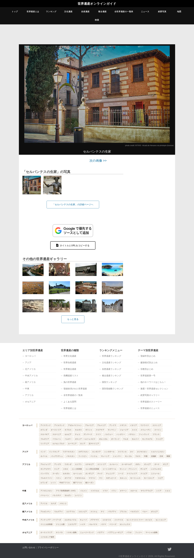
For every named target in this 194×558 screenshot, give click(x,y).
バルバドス (93, 524)
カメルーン (113, 464)
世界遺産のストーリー (151, 401)
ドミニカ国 (60, 524)
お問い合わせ (28, 547)
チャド (100, 474)
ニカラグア (72, 524)
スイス (134, 430)
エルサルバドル (70, 520)
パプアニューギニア (115, 532)
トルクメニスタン (157, 452)
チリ (102, 512)
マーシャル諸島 (152, 532)
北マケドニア (94, 444)
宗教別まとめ (146, 369)
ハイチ (82, 524)
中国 (145, 456)
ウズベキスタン (69, 452)
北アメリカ (30, 369)
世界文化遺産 (69, 356)
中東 (27, 388)
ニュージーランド (87, 532)
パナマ (103, 524)
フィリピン (82, 456)
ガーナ (156, 464)
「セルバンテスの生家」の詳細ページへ (72, 204)
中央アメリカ (31, 375)
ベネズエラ (134, 512)
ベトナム (93, 456)
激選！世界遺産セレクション (154, 388)
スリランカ (122, 452)
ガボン (137, 464)
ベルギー (68, 439)
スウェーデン (146, 430)
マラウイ (92, 478)
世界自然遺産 (69, 362)
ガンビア (147, 464)
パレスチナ (57, 495)
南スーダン (89, 483)
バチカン (132, 434)
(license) (170, 145)
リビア (160, 478)
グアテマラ (94, 520)
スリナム (93, 512)
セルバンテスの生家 (97, 151)
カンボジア (96, 452)
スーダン (56, 474)
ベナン (58, 478)
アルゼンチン (45, 512)
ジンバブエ (44, 474)
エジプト (78, 464)
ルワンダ (43, 483)
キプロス (68, 430)
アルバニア (89, 425)
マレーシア (105, 456)
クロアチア (100, 430)
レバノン (78, 495)
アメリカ (43, 503)
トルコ (167, 491)
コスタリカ (106, 520)
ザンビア (143, 469)
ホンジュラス (125, 524)
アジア (28, 362)
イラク (105, 491)
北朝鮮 (153, 456)
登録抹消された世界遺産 (75, 388)
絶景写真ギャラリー (150, 395)
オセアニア (30, 401)
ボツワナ (68, 478)
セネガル (66, 474)
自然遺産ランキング (111, 369)
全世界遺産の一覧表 (123, 11)
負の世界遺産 (69, 382)
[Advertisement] (151, 201)
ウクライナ (144, 425)
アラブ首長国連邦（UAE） (66, 491)
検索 (97, 20)
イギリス (123, 425)
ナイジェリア (132, 474)
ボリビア (154, 512)
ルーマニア (72, 444)
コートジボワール (109, 469)
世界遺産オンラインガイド (97, 3)
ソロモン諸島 (71, 532)
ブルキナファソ (46, 478)
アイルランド (59, 425)
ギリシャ (88, 430)
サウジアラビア (147, 491)
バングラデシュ (57, 456)
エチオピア (89, 464)
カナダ (53, 503)
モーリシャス (135, 478)
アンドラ (112, 425)
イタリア (133, 425)
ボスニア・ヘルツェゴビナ (85, 439)
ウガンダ (68, 464)
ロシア (82, 444)
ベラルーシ (57, 439)
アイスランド (45, 425)
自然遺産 (85, 11)
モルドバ (135, 439)
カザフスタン (83, 452)
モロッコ (123, 478)
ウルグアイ (58, 512)
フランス (156, 434)
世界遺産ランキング (111, 356)
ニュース (145, 11)
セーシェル (77, 474)
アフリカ (29, 395)
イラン (113, 491)
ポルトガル (103, 439)
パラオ (129, 532)
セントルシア (161, 520)
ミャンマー (117, 456)
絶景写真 (162, 11)
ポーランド (115, 439)
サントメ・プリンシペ (128, 469)
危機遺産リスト (70, 375)
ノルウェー (108, 434)
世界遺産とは (33, 11)
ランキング (51, 11)
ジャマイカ (118, 520)
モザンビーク (111, 478)
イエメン (83, 491)
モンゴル (128, 456)
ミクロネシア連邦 (47, 537)
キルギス (78, 430)
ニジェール (155, 474)
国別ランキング (109, 382)
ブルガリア (44, 439)
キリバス (59, 532)
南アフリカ (77, 483)
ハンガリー (120, 434)
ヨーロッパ (30, 356)
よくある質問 (69, 401)
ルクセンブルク (58, 444)
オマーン (123, 491)
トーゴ (120, 474)
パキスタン (70, 456)
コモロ (65, 469)
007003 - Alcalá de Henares (146, 145)
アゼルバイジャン (75, 425)
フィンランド (144, 434)
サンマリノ (112, 430)
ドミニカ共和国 (46, 524)
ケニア (56, 469)
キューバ (83, 520)
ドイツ (98, 434)
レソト (53, 483)
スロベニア (57, 434)
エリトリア (101, 464)
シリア (158, 491)
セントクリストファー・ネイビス (139, 520)
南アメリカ (30, 382)
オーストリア (56, 430)
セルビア (68, 434)
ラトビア (159, 439)
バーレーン (44, 495)
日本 (161, 456)
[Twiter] (170, 549)
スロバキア (44, 434)
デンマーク (88, 434)
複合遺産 (102, 11)
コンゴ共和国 (77, 469)
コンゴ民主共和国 (92, 469)
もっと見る (73, 319)
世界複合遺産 (69, 369)
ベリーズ (112, 524)
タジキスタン (142, 452)
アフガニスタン (46, 491)
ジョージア (124, 430)
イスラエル (95, 491)
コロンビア (82, 512)
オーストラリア (46, 532)
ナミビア (144, 474)
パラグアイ (112, 512)
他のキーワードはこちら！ (153, 382)
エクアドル (70, 512)
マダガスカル (80, 478)
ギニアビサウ (45, 469)
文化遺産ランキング (111, 362)
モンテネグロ (147, 439)
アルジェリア (45, 464)
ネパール (43, 456)
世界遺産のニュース (150, 408)
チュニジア (110, 474)
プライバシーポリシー (48, 547)
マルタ (125, 439)
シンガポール (109, 452)
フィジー (138, 532)
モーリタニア (149, 478)
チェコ (77, 434)
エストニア (157, 425)
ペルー (144, 512)
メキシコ (63, 503)
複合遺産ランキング (111, 375)
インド (43, 452)
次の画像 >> (98, 160)
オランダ (43, 430)
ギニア (165, 464)
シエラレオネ (156, 469)
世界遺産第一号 (147, 375)
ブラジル (123, 512)
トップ (15, 11)
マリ (101, 478)
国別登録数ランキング (112, 388)
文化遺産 (68, 11)
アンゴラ (57, 464)
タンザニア (89, 474)
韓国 (168, 456)
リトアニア (44, 444)
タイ (131, 452)
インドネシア (54, 452)
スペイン (157, 430)
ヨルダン (68, 495)
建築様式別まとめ (149, 362)
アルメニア (101, 425)
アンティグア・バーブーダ (50, 520)
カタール (133, 491)
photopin (163, 145)
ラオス (137, 456)
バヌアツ (100, 532)
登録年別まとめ (147, 356)
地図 (179, 11)
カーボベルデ (127, 464)
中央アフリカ (65, 483)
